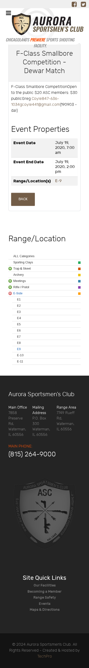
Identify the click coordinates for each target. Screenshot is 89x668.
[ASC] (40, 26)
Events (44, 604)
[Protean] (44, 513)
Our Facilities (45, 585)
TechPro (44, 656)
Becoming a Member (44, 591)
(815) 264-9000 (32, 454)
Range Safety (44, 597)
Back (23, 199)
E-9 (58, 181)
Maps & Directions (45, 610)
